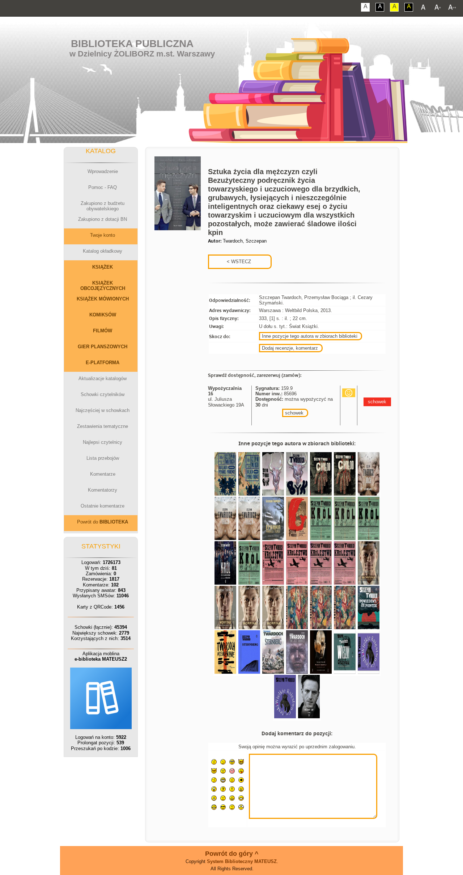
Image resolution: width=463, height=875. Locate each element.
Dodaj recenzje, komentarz (290, 348)
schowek (294, 413)
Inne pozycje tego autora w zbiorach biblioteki (309, 336)
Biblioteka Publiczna (132, 43)
